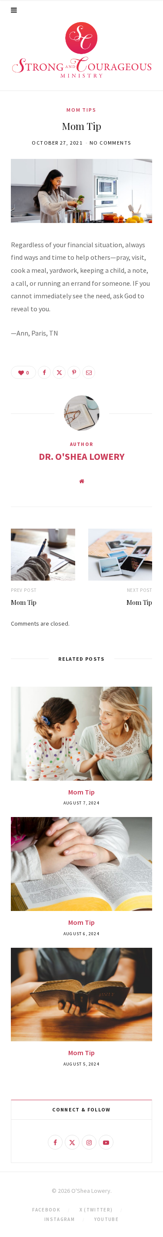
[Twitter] (59, 372)
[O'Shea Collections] (81, 50)
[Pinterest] (73, 372)
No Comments (110, 142)
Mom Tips (81, 110)
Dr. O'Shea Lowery (81, 456)
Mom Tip (24, 602)
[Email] (88, 372)
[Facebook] (44, 372)
